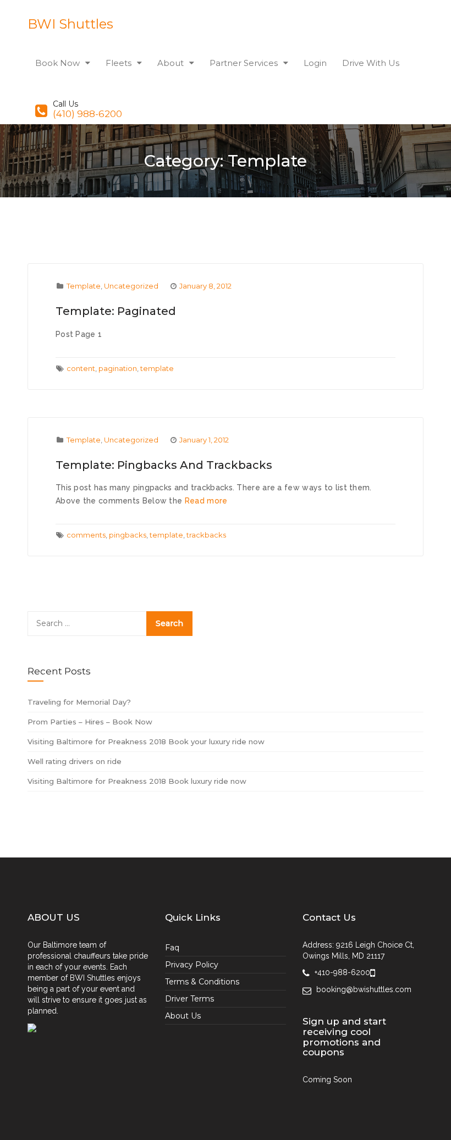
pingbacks (127, 534)
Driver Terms (189, 999)
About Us (183, 1016)
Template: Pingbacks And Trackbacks (164, 465)
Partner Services (244, 63)
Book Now (57, 63)
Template (84, 285)
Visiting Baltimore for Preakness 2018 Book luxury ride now (137, 781)
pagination (117, 368)
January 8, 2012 (205, 285)
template (157, 368)
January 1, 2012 (204, 439)
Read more (206, 500)
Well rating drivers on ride (75, 761)
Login (315, 63)
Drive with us (370, 63)
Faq (172, 948)
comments (86, 534)
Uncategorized (131, 285)
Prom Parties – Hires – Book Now (90, 721)
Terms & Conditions (202, 982)
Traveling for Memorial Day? (79, 702)
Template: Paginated (116, 311)
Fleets (118, 63)
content (81, 368)
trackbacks (206, 534)
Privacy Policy (191, 965)
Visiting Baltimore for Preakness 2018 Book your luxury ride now (146, 741)
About (170, 63)
